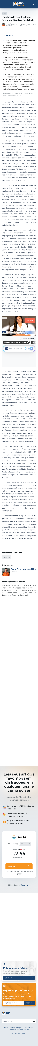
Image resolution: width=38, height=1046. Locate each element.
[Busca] (34, 4)
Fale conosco (21, 1033)
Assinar (11, 866)
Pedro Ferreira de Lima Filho (23, 569)
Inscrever (29, 1003)
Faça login (25, 885)
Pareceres (12, 1029)
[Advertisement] (19, 679)
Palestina (6, 557)
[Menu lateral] (4, 4)
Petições (19, 1027)
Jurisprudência (28, 1027)
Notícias (12, 1027)
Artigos (5, 1027)
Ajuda (14, 1033)
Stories (26, 1029)
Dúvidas (20, 1029)
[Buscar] (34, 1021)
